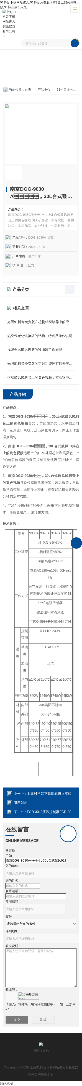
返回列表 (20, 803)
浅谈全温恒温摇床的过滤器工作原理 (34, 350)
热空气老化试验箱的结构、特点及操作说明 (39, 336)
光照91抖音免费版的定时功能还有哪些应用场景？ (41, 363)
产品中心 (44, 89)
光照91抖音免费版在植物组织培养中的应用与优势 (41, 322)
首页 (28, 89)
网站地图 (6, 1083)
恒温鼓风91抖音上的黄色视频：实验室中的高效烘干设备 (41, 377)
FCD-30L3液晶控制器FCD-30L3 (51, 812)
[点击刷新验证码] (28, 996)
